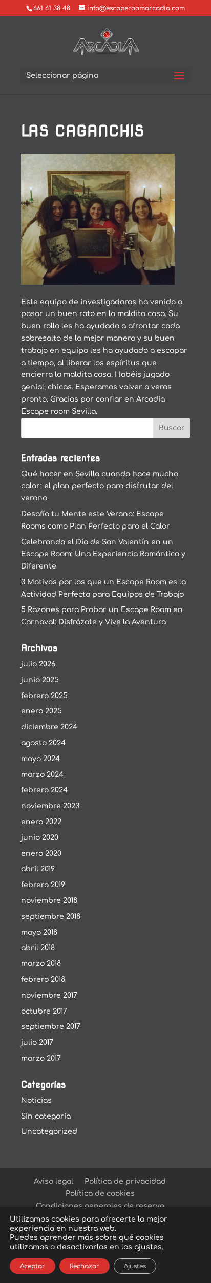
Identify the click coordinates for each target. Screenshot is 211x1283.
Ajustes (135, 1266)
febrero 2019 (43, 885)
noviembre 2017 (49, 995)
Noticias (36, 1100)
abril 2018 (38, 948)
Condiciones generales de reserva (100, 1206)
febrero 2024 (44, 790)
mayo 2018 (39, 932)
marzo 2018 (41, 963)
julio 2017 (37, 1042)
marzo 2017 (41, 1058)
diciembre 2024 (49, 727)
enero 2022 (41, 822)
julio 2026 (38, 664)
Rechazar (84, 1266)
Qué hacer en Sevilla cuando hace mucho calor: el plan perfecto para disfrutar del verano (99, 486)
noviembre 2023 (50, 806)
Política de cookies (100, 1193)
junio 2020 (39, 838)
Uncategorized (49, 1131)
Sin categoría (46, 1116)
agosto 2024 (43, 743)
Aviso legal (53, 1181)
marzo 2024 (42, 775)
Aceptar (32, 1266)
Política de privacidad (125, 1181)
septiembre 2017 (50, 1026)
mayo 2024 (40, 759)
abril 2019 (38, 869)
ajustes (148, 1247)
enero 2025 (41, 711)
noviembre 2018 (49, 901)
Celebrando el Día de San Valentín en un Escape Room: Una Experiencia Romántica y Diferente (103, 554)
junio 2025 (40, 680)
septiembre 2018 (50, 916)
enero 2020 (41, 853)
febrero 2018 (43, 979)
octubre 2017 (44, 1011)
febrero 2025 (44, 696)
